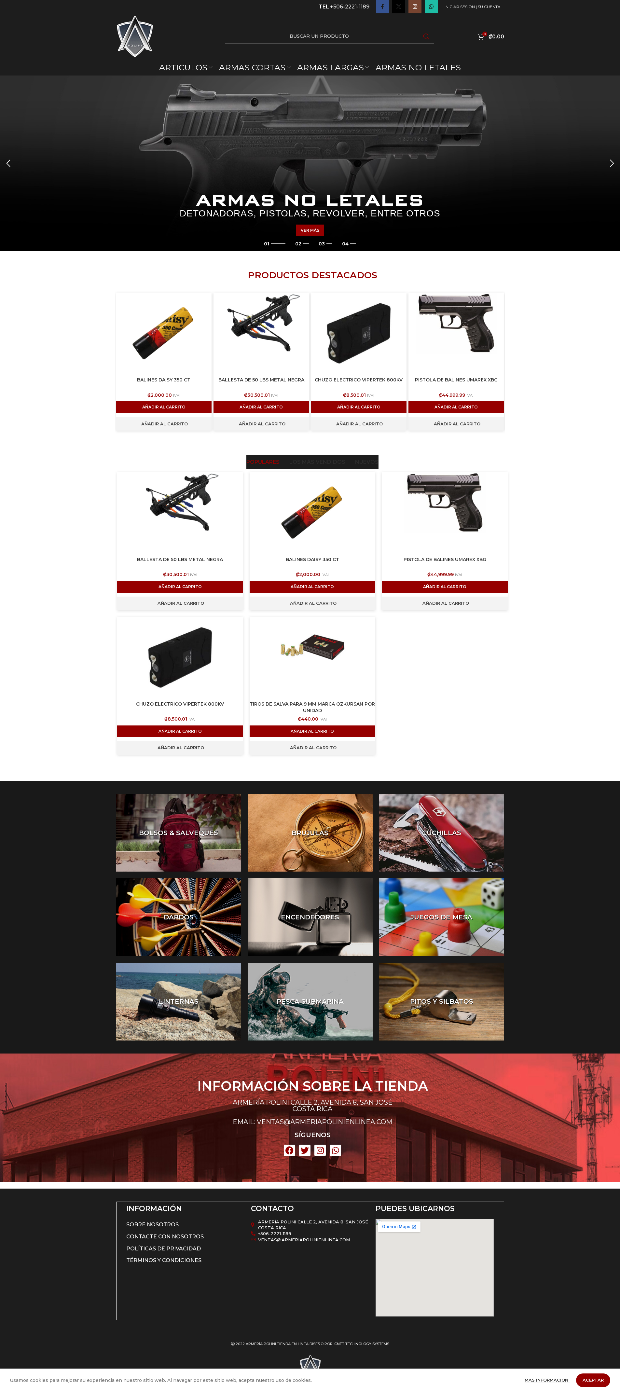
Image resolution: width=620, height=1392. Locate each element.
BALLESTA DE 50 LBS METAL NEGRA (261, 380)
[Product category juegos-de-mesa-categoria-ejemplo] (441, 917)
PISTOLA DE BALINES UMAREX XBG (456, 380)
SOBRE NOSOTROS (152, 1224)
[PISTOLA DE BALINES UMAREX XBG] (456, 333)
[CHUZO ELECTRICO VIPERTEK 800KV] (359, 333)
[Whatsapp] (335, 1150)
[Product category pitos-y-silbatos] (441, 1002)
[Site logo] (134, 36)
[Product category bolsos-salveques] (178, 833)
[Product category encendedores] (310, 917)
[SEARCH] (426, 36)
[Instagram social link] (414, 6)
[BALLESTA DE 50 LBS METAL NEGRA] (261, 333)
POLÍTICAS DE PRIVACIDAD (163, 1249)
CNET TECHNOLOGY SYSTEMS (361, 1344)
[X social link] (398, 6)
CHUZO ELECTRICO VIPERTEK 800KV (359, 380)
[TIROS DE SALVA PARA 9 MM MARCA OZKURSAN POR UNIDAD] (313, 657)
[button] (8, 163)
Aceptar (593, 1380)
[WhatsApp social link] (431, 6)
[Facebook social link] (382, 6)
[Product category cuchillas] (441, 833)
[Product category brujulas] (310, 833)
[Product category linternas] (178, 1002)
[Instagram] (320, 1150)
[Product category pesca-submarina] (310, 1002)
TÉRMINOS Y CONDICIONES (163, 1260)
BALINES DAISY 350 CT (163, 380)
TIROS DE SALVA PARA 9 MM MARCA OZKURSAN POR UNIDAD (312, 707)
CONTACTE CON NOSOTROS (165, 1237)
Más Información (547, 1380)
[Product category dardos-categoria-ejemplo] (178, 917)
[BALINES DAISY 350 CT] (164, 333)
